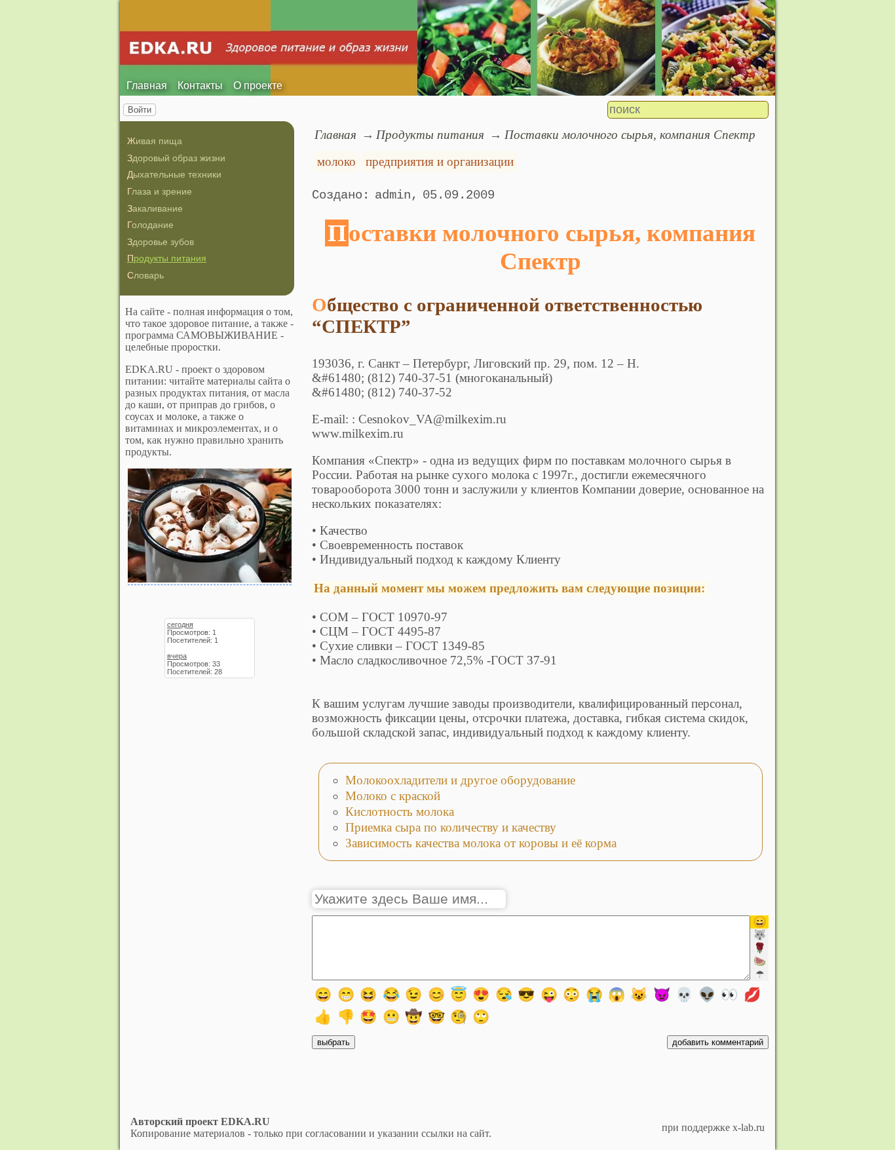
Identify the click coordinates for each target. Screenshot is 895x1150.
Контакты (200, 85)
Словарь (145, 275)
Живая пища (154, 141)
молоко (336, 161)
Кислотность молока (399, 811)
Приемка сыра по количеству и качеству (450, 827)
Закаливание (155, 208)
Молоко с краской (392, 796)
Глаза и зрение (159, 191)
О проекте (257, 85)
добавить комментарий (717, 1042)
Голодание (150, 225)
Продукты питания (166, 258)
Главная (146, 85)
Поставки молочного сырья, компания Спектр (630, 135)
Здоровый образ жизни (176, 158)
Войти (139, 110)
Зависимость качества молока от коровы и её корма (481, 843)
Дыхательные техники (174, 174)
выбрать (333, 1042)
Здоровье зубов (160, 242)
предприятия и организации (440, 161)
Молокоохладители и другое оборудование (460, 780)
